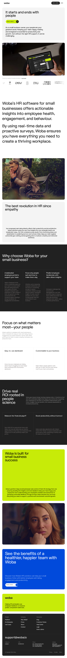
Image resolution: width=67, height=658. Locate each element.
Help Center (40, 624)
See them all (24, 78)
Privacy (50, 652)
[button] (62, 3)
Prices (22, 622)
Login (38, 627)
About (22, 624)
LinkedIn (7, 644)
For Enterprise (9, 622)
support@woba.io (16, 637)
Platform (7, 619)
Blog (38, 619)
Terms (60, 652)
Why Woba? (24, 619)
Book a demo (40, 629)
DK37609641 (21, 644)
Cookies (56, 652)
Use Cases (8, 624)
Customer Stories (41, 622)
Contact (23, 627)
